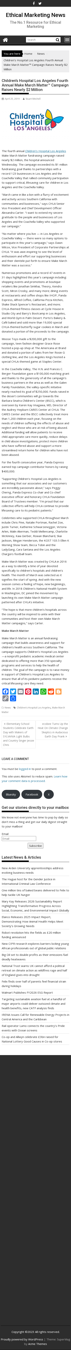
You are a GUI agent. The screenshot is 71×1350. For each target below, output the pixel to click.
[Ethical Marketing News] (5, 39)
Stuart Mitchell (33, 98)
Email (5, 834)
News (8, 707)
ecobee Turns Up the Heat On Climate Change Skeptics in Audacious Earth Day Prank (53, 730)
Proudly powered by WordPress (22, 1339)
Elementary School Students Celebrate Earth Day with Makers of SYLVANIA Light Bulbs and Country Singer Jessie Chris (18, 734)
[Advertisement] (35, 1105)
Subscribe (35, 846)
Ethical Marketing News (35, 15)
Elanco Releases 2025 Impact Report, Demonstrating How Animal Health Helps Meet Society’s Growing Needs (32, 921)
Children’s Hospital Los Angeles (45, 151)
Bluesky (11, 794)
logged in (25, 769)
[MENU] (67, 39)
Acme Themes (37, 1344)
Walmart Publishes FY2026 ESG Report (27, 992)
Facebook (32, 794)
